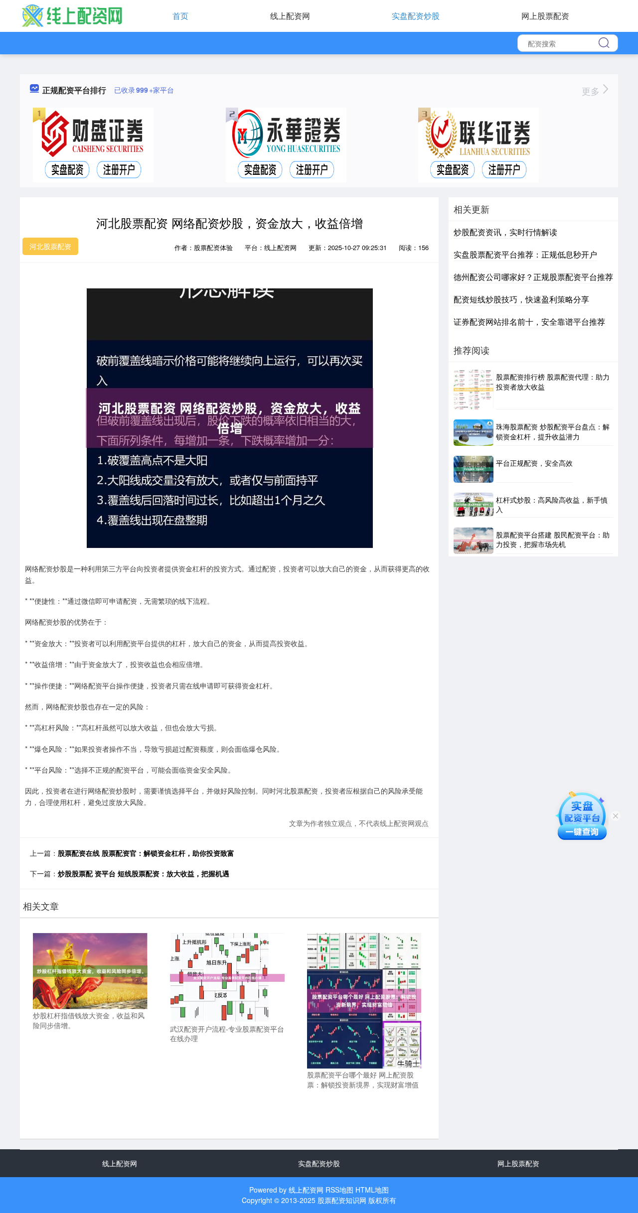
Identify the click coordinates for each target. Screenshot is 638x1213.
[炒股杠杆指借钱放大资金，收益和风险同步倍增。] (90, 970)
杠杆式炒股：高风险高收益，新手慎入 (552, 505)
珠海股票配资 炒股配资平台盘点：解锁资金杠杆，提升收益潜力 (553, 431)
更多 (592, 90)
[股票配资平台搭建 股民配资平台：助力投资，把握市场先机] (473, 541)
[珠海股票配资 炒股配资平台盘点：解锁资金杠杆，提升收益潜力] (473, 432)
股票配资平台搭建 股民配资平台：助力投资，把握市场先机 (553, 539)
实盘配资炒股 (416, 15)
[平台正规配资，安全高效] (473, 469)
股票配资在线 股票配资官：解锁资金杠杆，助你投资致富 (146, 853)
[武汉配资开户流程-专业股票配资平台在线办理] (227, 977)
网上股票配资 (545, 15)
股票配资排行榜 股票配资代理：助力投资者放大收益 (553, 382)
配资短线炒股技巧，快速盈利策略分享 (521, 299)
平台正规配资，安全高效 (534, 463)
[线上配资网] (72, 15)
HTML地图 (372, 1190)
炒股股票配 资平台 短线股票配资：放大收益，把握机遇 (143, 873)
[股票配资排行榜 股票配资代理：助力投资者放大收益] (473, 389)
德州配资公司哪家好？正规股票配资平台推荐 (533, 276)
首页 (180, 15)
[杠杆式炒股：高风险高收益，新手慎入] (473, 505)
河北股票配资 (50, 246)
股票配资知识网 (342, 1200)
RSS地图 (339, 1190)
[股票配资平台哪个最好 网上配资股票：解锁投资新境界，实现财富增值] (364, 1000)
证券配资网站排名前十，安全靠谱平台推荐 (529, 321)
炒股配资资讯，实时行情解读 (505, 232)
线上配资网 (290, 15)
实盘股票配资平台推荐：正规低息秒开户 (525, 254)
